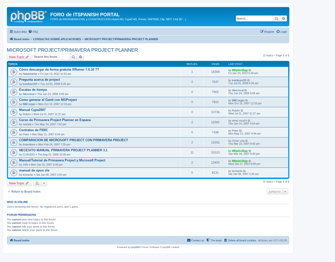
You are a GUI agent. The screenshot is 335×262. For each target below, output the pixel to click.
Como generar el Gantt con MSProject (48, 100)
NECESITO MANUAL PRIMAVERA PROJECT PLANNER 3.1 (63, 150)
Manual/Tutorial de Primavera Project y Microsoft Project (62, 160)
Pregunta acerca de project (39, 79)
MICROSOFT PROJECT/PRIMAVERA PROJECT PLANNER (72, 50)
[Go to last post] (250, 70)
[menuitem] (33, 32)
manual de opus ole (34, 170)
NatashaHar (30, 73)
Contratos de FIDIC (33, 130)
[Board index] (29, 16)
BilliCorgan (29, 104)
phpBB (135, 247)
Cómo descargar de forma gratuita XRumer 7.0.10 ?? (59, 69)
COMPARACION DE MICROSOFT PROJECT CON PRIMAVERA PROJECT (73, 140)
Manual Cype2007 (32, 110)
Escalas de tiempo (33, 90)
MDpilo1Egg (240, 70)
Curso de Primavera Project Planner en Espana (55, 120)
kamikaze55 (30, 83)
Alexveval (28, 93)
